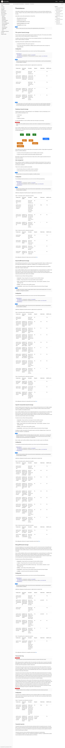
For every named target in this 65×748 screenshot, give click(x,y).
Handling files (4, 28)
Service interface (4, 13)
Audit (3, 29)
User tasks (3, 25)
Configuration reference (5, 31)
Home (56, 1)
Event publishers (4, 24)
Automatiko (6, 1)
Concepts (2, 6)
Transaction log (57, 21)
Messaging (3, 17)
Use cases (3, 8)
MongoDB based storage (59, 19)
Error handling (4, 21)
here (37, 257)
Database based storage (58, 10)
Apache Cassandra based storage (59, 16)
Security (3, 16)
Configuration (58, 12)
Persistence (4, 19)
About (2, 5)
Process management (5, 23)
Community (61, 1)
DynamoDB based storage (59, 13)
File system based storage (59, 7)
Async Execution (4, 27)
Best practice (3, 12)
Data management (58, 11)
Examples (2, 9)
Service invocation (5, 20)
